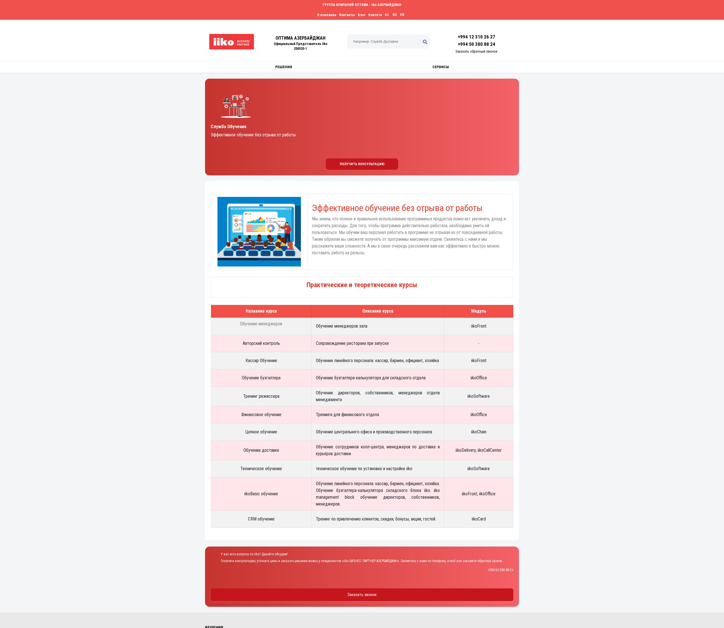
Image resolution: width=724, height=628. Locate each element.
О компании (326, 15)
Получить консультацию (362, 164)
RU (395, 15)
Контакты (347, 15)
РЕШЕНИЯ (283, 67)
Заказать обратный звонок (476, 51)
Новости (375, 15)
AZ (387, 15)
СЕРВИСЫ (440, 67)
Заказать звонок (362, 594)
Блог (361, 15)
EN (402, 15)
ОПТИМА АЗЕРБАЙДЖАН (300, 38)
